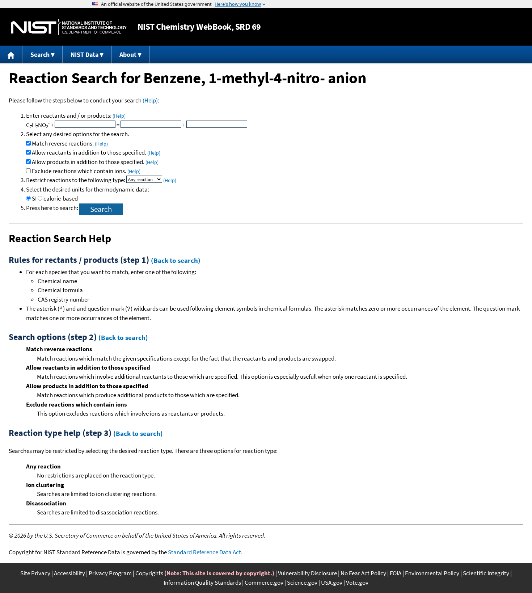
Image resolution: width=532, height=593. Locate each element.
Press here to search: (52, 208)
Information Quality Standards (202, 582)
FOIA (395, 573)
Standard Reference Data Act (204, 552)
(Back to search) (175, 260)
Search (40, 54)
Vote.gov (357, 582)
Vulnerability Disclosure (307, 573)
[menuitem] (11, 54)
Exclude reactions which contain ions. (86, 171)
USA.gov (331, 582)
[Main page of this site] (11, 54)
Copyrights (149, 573)
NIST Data (84, 54)
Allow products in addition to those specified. (95, 162)
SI (34, 198)
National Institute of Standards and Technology (69, 27)
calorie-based (60, 198)
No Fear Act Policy (363, 573)
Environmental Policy (432, 573)
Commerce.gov (264, 582)
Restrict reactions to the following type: (76, 180)
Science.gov (302, 582)
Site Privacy (35, 573)
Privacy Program (110, 573)
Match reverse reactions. (70, 143)
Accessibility (69, 573)
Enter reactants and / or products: (76, 115)
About (127, 54)
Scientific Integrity (486, 573)
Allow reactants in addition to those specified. (96, 152)
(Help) (150, 100)
